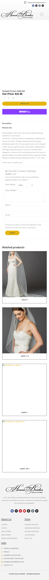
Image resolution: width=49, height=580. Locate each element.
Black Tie (28, 538)
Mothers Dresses (32, 531)
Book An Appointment (9, 538)
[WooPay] (24, 111)
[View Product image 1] (7, 82)
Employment (6, 535)
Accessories (30, 535)
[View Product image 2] (19, 82)
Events (4, 528)
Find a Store (6, 531)
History (4, 524)
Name (8, 205)
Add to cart (25, 103)
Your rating (10, 184)
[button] (41, 14)
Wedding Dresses (31, 524)
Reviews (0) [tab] (7, 128)
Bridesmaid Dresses (32, 528)
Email (8, 215)
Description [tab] (7, 123)
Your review (11, 190)
